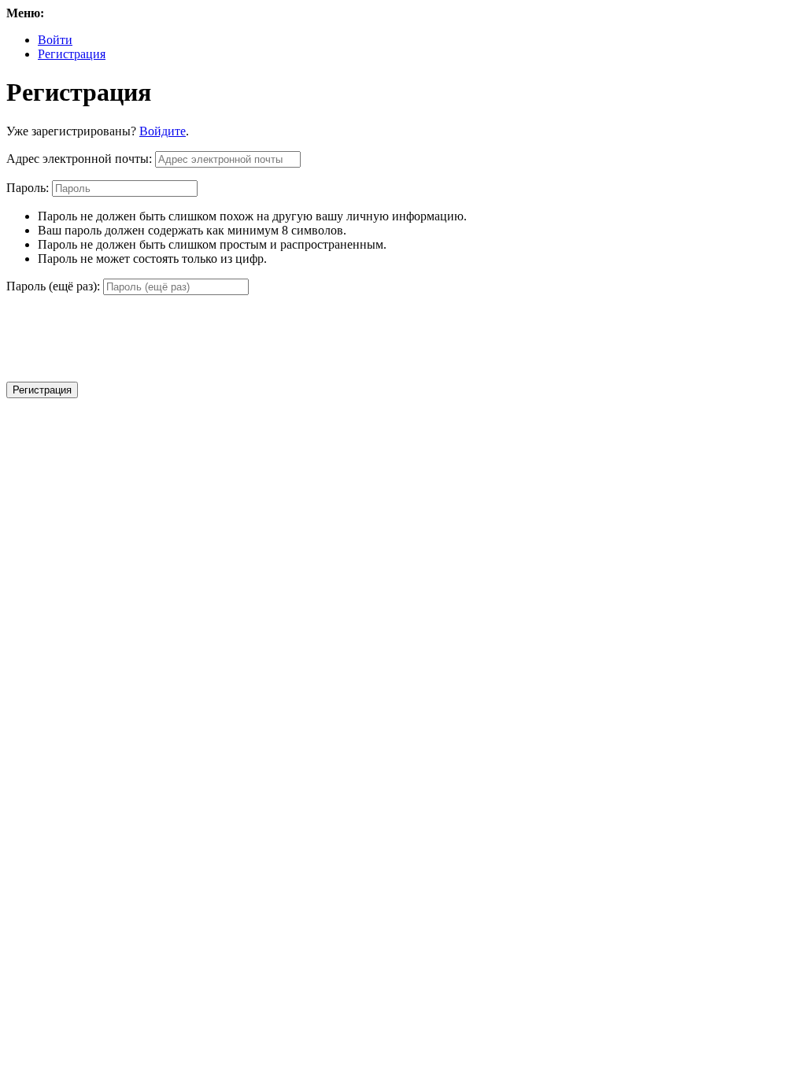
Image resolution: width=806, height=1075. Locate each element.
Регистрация (71, 54)
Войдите (162, 131)
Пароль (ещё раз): (53, 286)
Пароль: (27, 187)
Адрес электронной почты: (79, 158)
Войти (55, 39)
